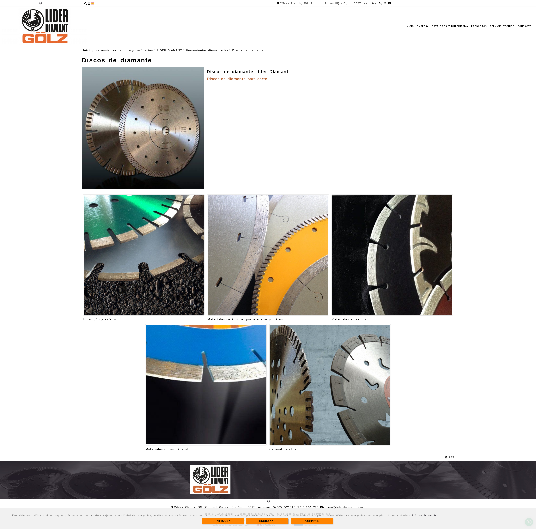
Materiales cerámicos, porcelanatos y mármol (246, 319)
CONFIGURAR (222, 521)
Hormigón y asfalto (99, 319)
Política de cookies (425, 515)
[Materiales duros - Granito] (206, 384)
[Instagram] (40, 3)
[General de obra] (330, 384)
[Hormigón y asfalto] (143, 255)
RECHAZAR (267, 521)
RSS (450, 457)
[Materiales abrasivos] (392, 255)
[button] (89, 3)
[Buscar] (85, 3)
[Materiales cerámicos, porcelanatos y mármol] (268, 255)
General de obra (283, 449)
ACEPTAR (312, 521)
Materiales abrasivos (349, 319)
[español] (92, 3)
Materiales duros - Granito (168, 449)
